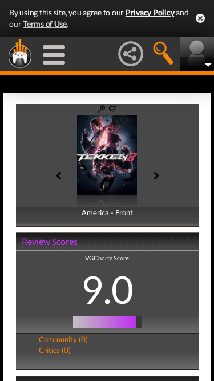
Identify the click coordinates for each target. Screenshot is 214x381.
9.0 (107, 289)
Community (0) (63, 339)
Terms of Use (45, 24)
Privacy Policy (150, 12)
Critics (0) (55, 350)
